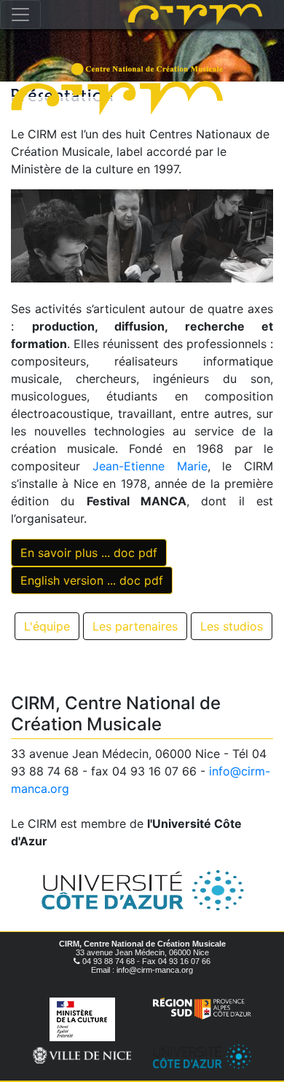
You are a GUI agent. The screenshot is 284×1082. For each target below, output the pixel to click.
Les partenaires (135, 626)
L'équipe (47, 626)
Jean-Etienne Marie (150, 466)
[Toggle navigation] (20, 14)
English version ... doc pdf (91, 580)
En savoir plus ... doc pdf (88, 552)
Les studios (231, 626)
